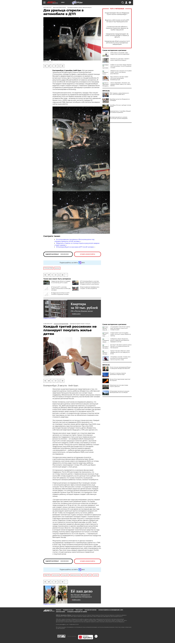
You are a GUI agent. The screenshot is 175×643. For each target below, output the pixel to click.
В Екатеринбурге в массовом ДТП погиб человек (75, 247)
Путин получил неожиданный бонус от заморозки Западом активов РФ (120, 368)
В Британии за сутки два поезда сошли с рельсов (119, 386)
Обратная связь (60, 611)
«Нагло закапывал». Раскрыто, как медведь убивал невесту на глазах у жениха (120, 84)
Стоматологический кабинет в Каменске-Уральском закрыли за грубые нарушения (117, 28)
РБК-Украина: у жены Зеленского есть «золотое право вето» (119, 94)
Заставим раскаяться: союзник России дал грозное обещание (118, 118)
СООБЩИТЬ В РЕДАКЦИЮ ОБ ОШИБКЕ (77, 611)
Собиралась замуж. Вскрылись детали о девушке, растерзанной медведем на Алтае (119, 340)
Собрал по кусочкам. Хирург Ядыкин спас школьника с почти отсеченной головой (120, 66)
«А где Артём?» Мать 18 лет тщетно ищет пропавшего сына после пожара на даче (120, 328)
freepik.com (46, 376)
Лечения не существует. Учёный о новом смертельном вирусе (119, 59)
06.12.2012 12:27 (47, 7)
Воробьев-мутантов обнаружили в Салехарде (120, 100)
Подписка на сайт (68, 610)
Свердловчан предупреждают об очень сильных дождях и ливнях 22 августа (117, 35)
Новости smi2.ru (49, 318)
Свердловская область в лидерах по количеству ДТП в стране (60, 282)
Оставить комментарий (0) (87, 254)
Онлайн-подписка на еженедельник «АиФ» (110, 610)
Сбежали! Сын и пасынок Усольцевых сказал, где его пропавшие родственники (121, 72)
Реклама (58, 610)
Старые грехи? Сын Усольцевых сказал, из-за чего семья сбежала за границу (120, 334)
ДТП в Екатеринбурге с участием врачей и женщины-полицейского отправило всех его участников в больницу (90, 283)
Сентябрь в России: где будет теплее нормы (120, 106)
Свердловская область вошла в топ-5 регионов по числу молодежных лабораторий (117, 42)
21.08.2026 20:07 (47, 323)
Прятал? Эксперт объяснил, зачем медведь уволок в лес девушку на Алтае (120, 352)
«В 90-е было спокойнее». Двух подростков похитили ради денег (120, 53)
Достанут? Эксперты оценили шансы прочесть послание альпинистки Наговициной (120, 346)
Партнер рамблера (71, 636)
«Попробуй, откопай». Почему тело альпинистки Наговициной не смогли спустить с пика (120, 358)
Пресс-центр (79, 610)
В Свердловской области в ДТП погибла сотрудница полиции (60, 293)
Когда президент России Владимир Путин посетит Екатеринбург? (117, 13)
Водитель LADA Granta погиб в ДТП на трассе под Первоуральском (117, 20)
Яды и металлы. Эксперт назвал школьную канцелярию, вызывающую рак (119, 78)
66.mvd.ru (49, 61)
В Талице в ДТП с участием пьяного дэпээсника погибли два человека (60, 288)
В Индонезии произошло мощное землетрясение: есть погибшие (119, 392)
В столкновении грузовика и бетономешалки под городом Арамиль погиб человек (74, 240)
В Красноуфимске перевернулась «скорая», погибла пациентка (89, 287)
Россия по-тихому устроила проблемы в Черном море (118, 374)
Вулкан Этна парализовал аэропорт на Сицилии (120, 380)
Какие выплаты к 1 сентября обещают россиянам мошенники (120, 112)
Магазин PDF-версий (90, 610)
